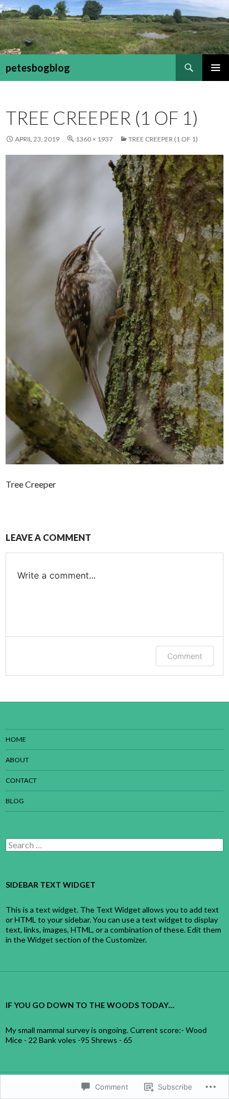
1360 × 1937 (94, 139)
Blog (15, 801)
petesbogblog (38, 68)
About (17, 760)
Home (16, 739)
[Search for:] (114, 845)
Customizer (125, 939)
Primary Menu (215, 67)
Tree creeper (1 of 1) (163, 139)
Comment (184, 656)
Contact (21, 780)
